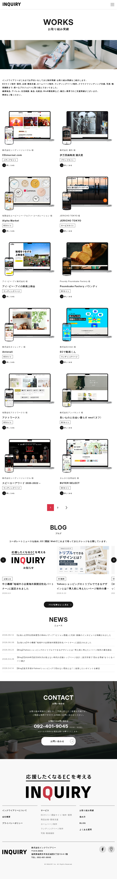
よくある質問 (86, 829)
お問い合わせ (57, 741)
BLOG (83, 823)
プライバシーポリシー (12, 823)
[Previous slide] (3, 560)
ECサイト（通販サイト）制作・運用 (56, 814)
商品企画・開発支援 (49, 819)
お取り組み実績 (87, 810)
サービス (45, 810)
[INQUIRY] (58, 788)
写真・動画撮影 (47, 833)
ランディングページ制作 (52, 828)
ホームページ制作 (49, 824)
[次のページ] (66, 507)
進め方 (83, 816)
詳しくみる (11, 165)
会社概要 (6, 816)
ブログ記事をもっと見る (58, 604)
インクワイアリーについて (14, 810)
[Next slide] (114, 560)
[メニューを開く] (112, 4)
